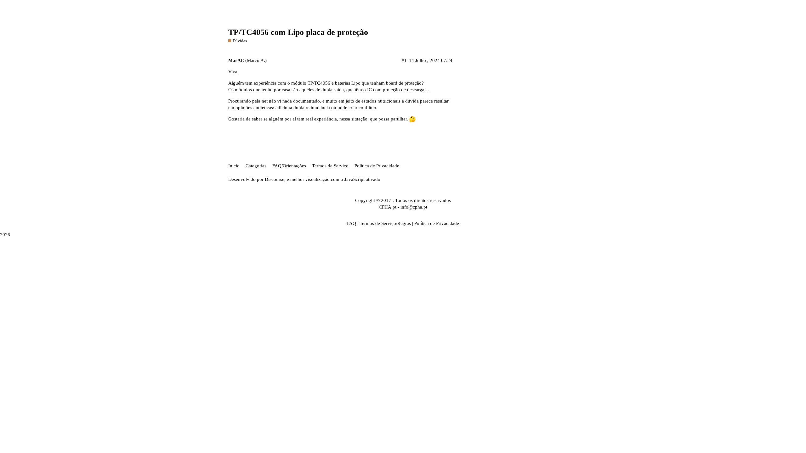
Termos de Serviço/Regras (385, 223)
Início (234, 165)
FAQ (351, 223)
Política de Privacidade (377, 165)
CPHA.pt (387, 207)
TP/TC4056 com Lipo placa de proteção (298, 32)
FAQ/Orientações (289, 165)
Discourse (274, 179)
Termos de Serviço (330, 165)
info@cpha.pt (413, 207)
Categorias (256, 165)
